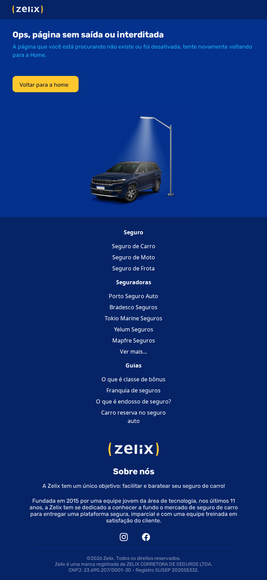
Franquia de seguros (133, 390)
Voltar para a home (43, 84)
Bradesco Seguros (133, 307)
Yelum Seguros (133, 329)
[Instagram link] (124, 536)
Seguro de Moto (133, 257)
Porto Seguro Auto (133, 296)
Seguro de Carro (133, 246)
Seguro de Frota (133, 268)
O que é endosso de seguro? (133, 401)
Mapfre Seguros (133, 340)
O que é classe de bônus (133, 379)
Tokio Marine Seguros (133, 318)
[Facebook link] (146, 536)
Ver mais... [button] (133, 351)
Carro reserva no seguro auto (133, 417)
